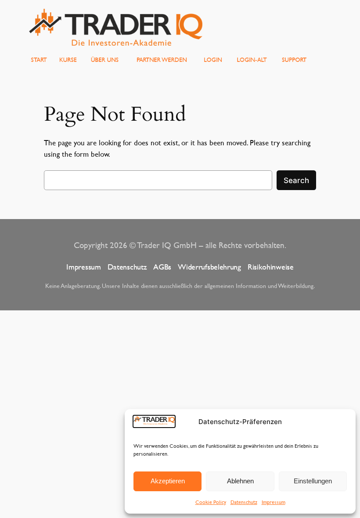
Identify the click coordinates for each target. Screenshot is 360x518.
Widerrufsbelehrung (209, 267)
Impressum (273, 502)
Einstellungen (313, 481)
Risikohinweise (271, 267)
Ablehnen (240, 481)
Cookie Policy (210, 502)
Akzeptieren (168, 481)
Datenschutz (243, 502)
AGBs (162, 267)
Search (296, 180)
